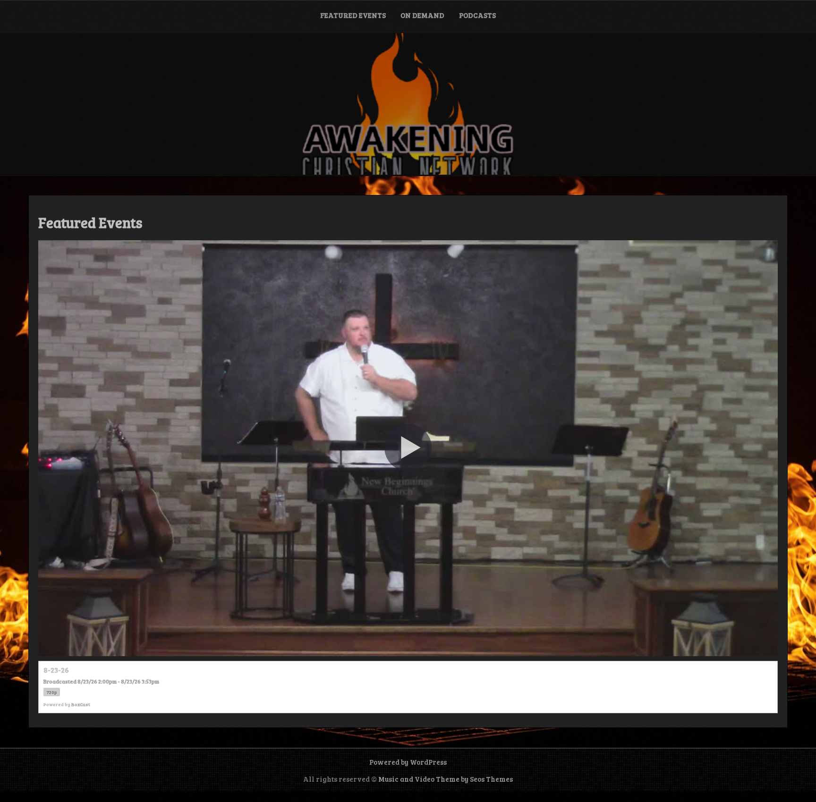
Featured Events (353, 15)
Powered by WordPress (408, 762)
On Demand (422, 15)
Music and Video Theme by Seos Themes (445, 779)
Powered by (66, 704)
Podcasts (477, 15)
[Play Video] (408, 447)
